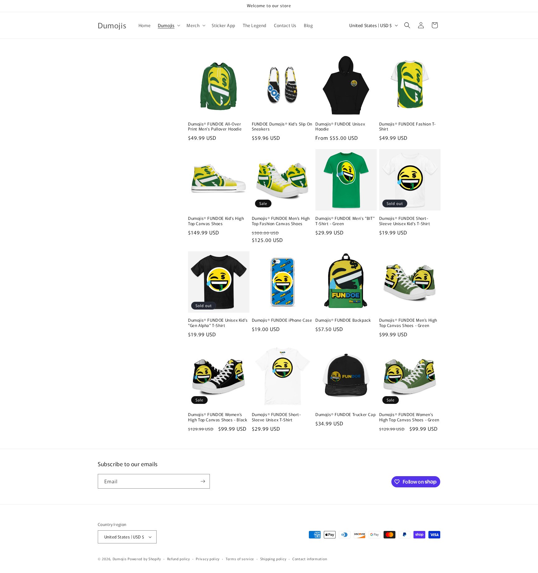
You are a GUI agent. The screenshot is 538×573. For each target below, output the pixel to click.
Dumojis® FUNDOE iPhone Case (282, 320)
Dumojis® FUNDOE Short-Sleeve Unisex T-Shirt (276, 417)
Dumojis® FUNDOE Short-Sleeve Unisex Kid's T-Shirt (404, 221)
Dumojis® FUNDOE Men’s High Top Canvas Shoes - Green (408, 323)
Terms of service (240, 558)
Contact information (309, 558)
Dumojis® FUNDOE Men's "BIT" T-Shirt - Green (345, 221)
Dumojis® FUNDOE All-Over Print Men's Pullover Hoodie (215, 126)
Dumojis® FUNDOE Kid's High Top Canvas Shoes (216, 221)
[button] (168, 25)
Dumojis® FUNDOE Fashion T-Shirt (407, 126)
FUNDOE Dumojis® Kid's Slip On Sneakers (282, 126)
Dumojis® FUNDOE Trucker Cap (345, 414)
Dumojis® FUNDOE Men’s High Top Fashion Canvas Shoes (281, 221)
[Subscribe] (203, 481)
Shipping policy (273, 558)
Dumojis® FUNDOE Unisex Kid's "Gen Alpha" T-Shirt (218, 323)
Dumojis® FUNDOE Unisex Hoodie (340, 126)
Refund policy (178, 558)
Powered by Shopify (144, 558)
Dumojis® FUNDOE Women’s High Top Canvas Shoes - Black (217, 417)
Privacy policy (207, 558)
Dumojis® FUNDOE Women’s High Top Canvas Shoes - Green (409, 417)
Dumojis (120, 558)
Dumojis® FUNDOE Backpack (343, 320)
